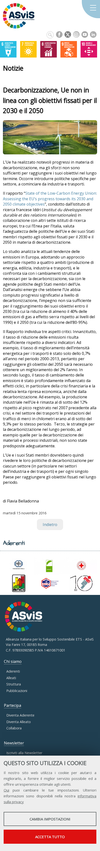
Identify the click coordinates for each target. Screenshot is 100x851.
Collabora (14, 728)
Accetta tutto (50, 836)
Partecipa (12, 705)
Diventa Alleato (18, 721)
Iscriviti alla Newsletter (24, 753)
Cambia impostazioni (50, 819)
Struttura (13, 684)
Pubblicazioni (16, 690)
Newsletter (14, 743)
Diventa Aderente (20, 715)
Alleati (11, 678)
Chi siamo (13, 661)
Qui (6, 790)
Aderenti (13, 671)
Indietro (50, 524)
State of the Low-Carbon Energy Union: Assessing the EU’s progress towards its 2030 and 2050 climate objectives (50, 199)
